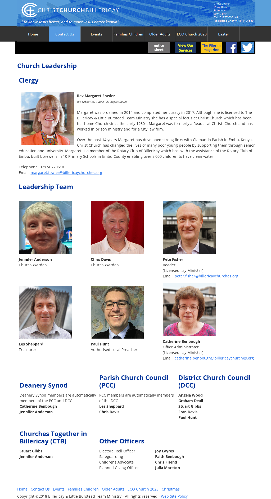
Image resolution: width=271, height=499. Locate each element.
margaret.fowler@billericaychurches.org (66, 172)
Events (59, 489)
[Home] (33, 34)
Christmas (171, 489)
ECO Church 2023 (143, 489)
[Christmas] (224, 34)
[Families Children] (128, 34)
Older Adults (113, 489)
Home (22, 489)
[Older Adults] (160, 34)
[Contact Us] (65, 34)
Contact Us (40, 489)
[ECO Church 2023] (192, 34)
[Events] (96, 34)
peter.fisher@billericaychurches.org (206, 275)
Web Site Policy (174, 496)
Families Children (83, 489)
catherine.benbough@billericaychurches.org (214, 358)
